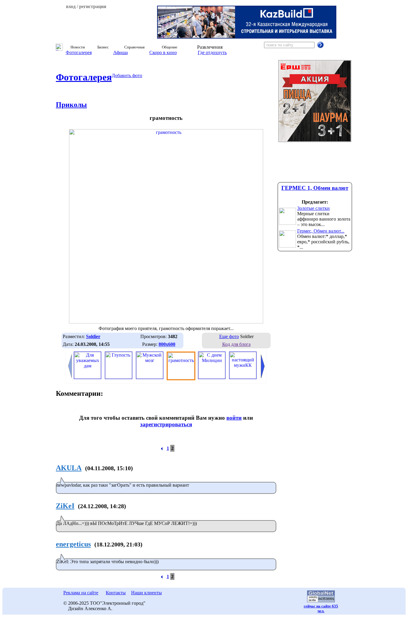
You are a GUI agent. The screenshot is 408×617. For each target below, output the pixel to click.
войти (234, 418)
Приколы (71, 105)
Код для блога (236, 344)
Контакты (116, 592)
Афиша (120, 52)
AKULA (69, 468)
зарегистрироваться (166, 424)
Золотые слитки (313, 208)
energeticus (73, 544)
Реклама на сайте (80, 592)
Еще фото (229, 336)
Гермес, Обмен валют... (320, 230)
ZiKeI (65, 506)
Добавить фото (127, 75)
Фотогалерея (79, 52)
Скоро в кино (163, 52)
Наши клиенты (146, 592)
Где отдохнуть (212, 52)
